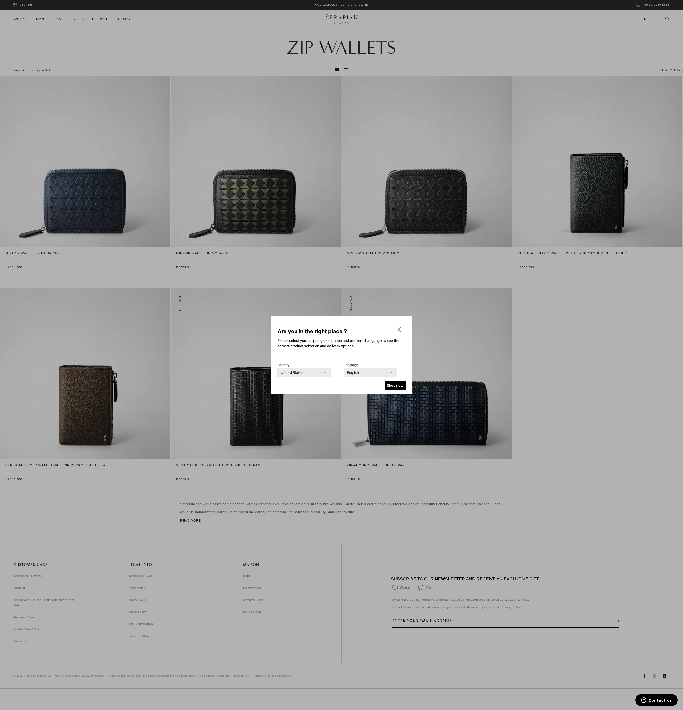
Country (283, 365)
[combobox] (292, 372)
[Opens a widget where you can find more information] (656, 700)
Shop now (395, 385)
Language (351, 365)
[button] (399, 329)
